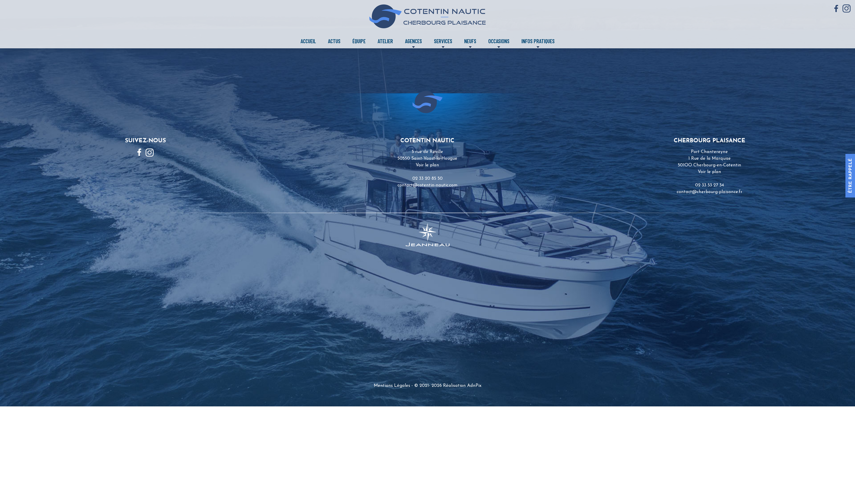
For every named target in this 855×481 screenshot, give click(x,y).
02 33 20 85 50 (427, 178)
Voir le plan (427, 165)
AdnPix (474, 385)
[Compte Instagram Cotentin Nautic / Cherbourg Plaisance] (847, 8)
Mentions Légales (392, 385)
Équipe (359, 41)
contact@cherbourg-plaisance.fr (709, 192)
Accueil (308, 41)
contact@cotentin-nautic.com (427, 185)
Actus (334, 41)
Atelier (385, 41)
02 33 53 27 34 (709, 185)
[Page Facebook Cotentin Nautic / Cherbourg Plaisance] (836, 8)
